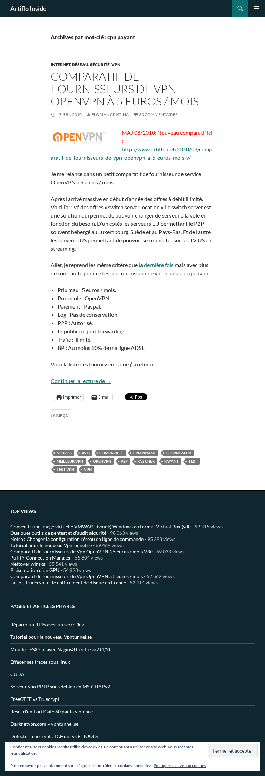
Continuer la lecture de (81, 380)
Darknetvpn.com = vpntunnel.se (44, 724)
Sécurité (100, 64)
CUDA (17, 674)
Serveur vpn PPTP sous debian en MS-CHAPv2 (60, 686)
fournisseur (178, 453)
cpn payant (144, 453)
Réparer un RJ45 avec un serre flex (47, 624)
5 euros (64, 453)
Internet (60, 64)
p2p (124, 461)
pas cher (146, 461)
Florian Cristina (110, 114)
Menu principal (256, 8)
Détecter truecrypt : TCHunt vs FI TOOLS (54, 736)
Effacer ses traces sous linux (40, 662)
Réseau (80, 64)
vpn (88, 469)
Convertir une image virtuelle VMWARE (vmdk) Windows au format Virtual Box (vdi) (100, 527)
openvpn (102, 461)
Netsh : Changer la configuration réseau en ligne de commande (77, 539)
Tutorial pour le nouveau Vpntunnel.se (51, 545)
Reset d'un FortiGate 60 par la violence (51, 711)
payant (171, 461)
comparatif (111, 453)
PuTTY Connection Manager (40, 558)
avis (85, 453)
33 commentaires (158, 114)
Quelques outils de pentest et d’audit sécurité (58, 533)
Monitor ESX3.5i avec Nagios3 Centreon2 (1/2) (60, 649)
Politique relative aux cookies (180, 765)
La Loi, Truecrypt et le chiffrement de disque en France (68, 582)
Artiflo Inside (28, 8)
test (192, 461)
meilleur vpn (70, 461)
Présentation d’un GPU (34, 570)
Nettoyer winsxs (27, 564)
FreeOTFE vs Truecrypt (34, 699)
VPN (115, 64)
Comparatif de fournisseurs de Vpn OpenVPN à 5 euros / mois (125, 88)
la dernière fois (156, 265)
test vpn (65, 469)
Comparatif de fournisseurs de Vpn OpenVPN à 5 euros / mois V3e (81, 551)
